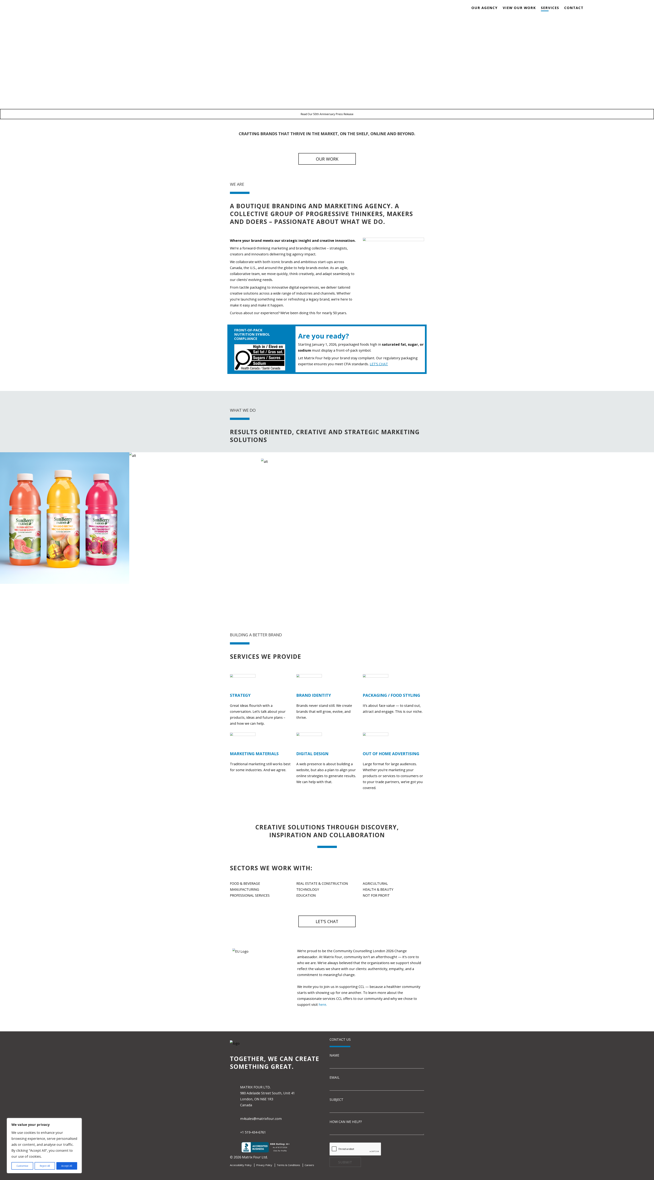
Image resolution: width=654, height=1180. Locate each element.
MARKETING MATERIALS (63, 587)
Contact (573, 7)
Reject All (45, 1165)
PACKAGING (63, 518)
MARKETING (195, 455)
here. (323, 1004)
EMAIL (335, 1077)
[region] (44, 1145)
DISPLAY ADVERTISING (195, 461)
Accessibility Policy (241, 1165)
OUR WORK (327, 159)
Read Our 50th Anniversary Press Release (327, 114)
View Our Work (519, 7)
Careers (309, 1165)
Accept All (66, 1165)
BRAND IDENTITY (590, 461)
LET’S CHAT (379, 364)
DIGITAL (590, 455)
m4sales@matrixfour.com (261, 1118)
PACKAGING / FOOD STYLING (391, 695)
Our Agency (484, 7)
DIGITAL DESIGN (312, 753)
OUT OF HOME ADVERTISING (391, 753)
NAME (334, 1055)
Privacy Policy (264, 1165)
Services (550, 7)
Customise (22, 1165)
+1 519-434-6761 (253, 1132)
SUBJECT (336, 1099)
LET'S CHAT (327, 921)
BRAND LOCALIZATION (327, 461)
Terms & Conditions (288, 1165)
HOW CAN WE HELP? (346, 1121)
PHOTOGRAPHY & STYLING (459, 455)
